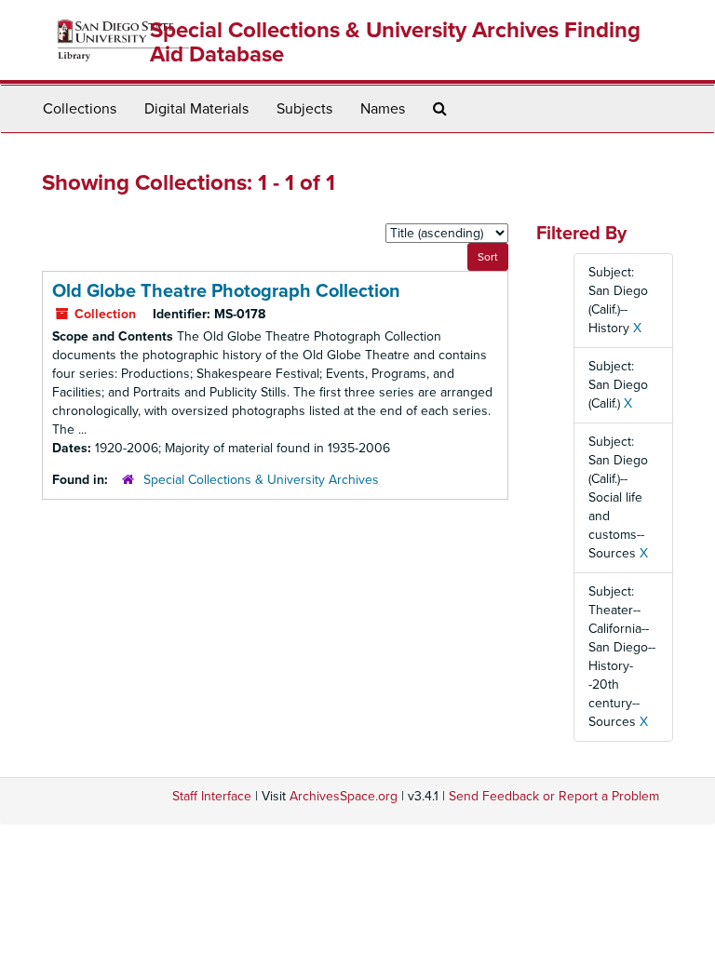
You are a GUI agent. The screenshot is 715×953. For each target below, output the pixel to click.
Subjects (304, 109)
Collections (79, 109)
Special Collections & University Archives (261, 480)
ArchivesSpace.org (344, 796)
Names (382, 109)
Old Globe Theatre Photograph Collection (226, 291)
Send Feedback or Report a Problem (554, 796)
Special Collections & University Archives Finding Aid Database (395, 42)
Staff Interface (211, 796)
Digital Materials (196, 109)
